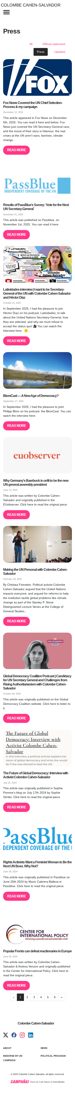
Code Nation (44, 1082)
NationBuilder (59, 1082)
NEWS (44, 1048)
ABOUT (7, 1048)
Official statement (53, 44)
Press (40, 51)
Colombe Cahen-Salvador (30, 5)
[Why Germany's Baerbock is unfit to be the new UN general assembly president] (37, 455)
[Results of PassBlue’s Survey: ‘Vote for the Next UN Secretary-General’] (37, 179)
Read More (16, 150)
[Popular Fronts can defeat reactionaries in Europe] (37, 925)
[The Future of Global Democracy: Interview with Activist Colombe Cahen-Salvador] (37, 748)
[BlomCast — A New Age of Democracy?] (37, 370)
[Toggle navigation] (6, 12)
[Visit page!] (5, 1035)
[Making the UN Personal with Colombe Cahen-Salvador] (37, 544)
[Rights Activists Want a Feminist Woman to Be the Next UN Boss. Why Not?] (37, 837)
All (30, 44)
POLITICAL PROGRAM (53, 1056)
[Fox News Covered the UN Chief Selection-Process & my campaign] (37, 77)
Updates (59, 51)
